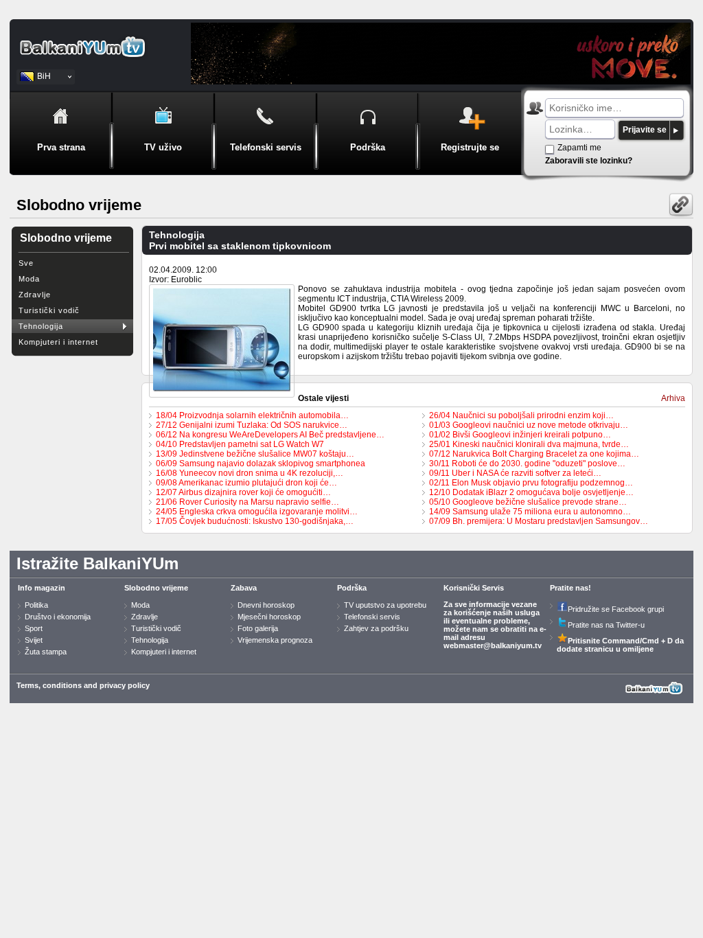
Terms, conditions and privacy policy (83, 685)
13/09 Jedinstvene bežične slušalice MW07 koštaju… (255, 454)
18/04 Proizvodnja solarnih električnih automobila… (252, 415)
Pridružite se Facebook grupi (616, 609)
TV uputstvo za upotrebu (385, 605)
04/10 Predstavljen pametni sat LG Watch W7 (240, 444)
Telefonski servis (372, 617)
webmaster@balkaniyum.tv (492, 645)
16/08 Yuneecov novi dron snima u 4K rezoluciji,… (249, 473)
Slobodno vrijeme (156, 588)
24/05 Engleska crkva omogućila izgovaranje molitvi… (257, 511)
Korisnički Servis (473, 588)
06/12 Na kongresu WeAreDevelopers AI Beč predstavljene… (270, 434)
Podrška (352, 588)
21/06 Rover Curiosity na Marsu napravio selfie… (247, 502)
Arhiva (673, 398)
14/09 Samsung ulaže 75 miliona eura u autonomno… (530, 511)
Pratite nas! (570, 588)
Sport (34, 628)
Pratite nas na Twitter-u (606, 625)
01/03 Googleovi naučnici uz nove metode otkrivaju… (528, 425)
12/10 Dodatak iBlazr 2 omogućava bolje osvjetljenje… (531, 492)
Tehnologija (41, 326)
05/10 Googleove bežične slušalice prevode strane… (528, 502)
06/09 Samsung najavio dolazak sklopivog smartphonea (260, 463)
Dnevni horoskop (266, 605)
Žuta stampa (46, 652)
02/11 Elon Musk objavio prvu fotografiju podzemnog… (531, 483)
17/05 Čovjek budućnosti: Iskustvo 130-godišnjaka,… (255, 521)
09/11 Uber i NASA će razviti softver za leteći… (515, 473)
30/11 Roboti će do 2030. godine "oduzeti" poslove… (527, 463)
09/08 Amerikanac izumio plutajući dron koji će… (246, 483)
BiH (44, 76)
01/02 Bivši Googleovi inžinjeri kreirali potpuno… (520, 434)
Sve (26, 263)
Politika (36, 605)
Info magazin (41, 588)
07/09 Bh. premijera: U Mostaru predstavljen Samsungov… (538, 521)
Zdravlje (35, 294)
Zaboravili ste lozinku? (588, 160)
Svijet (34, 640)
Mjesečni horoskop (269, 617)
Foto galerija (258, 628)
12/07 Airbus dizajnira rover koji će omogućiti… (243, 492)
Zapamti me (579, 147)
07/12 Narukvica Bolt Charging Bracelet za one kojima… (534, 454)
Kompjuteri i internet (58, 342)
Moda (29, 279)
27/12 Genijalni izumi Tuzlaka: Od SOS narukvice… (251, 425)
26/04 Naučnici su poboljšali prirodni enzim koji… (521, 415)
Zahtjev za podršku (376, 628)
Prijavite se (645, 130)
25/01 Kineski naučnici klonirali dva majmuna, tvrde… (529, 444)
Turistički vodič (49, 310)
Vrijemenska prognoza (275, 640)
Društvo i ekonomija (58, 617)
